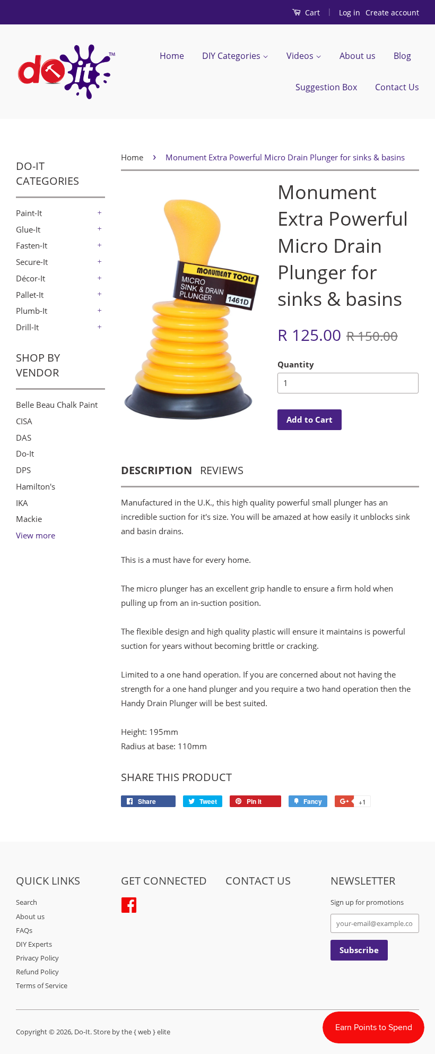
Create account (392, 12)
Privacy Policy (37, 958)
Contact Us (397, 87)
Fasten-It (31, 245)
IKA (22, 503)
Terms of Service (41, 985)
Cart (311, 12)
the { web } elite (145, 1031)
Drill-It (27, 327)
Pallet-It (30, 294)
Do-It (25, 453)
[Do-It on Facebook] (129, 904)
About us (358, 56)
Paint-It (29, 213)
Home (172, 56)
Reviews (221, 470)
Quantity (295, 364)
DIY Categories (232, 56)
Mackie (29, 518)
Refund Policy (37, 971)
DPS (23, 470)
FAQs (24, 930)
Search (26, 902)
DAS (23, 437)
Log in (349, 12)
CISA (24, 421)
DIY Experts (34, 944)
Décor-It (30, 278)
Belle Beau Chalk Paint (57, 404)
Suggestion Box (326, 87)
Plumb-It (31, 310)
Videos (301, 56)
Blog (402, 56)
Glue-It (28, 229)
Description (156, 470)
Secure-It (32, 261)
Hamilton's (35, 486)
